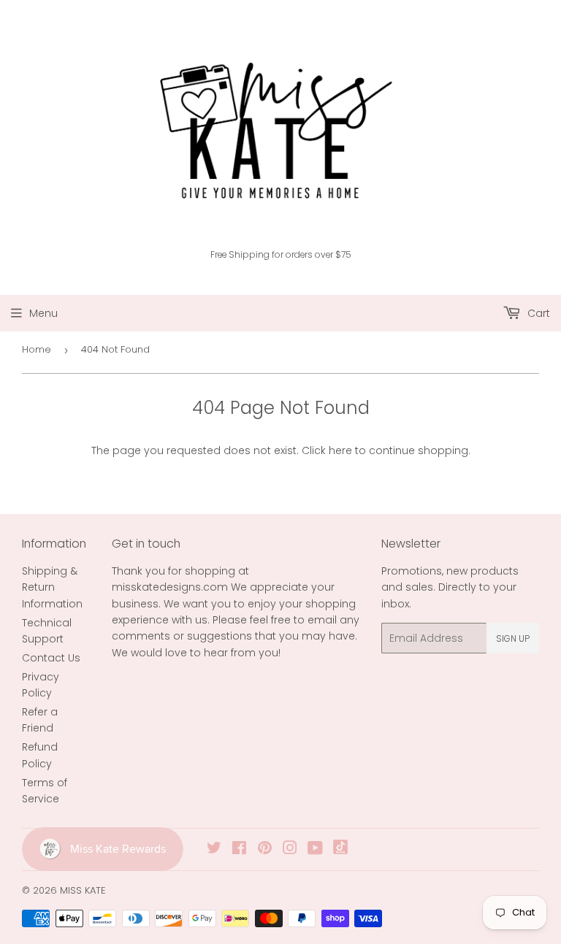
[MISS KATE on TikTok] (340, 850)
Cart (537, 313)
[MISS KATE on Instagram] (290, 850)
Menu (43, 313)
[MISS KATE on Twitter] (214, 850)
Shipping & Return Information (52, 587)
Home (36, 349)
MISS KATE (83, 890)
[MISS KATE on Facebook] (239, 850)
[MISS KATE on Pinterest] (264, 850)
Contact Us (51, 658)
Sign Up (513, 638)
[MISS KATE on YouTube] (315, 850)
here (340, 450)
